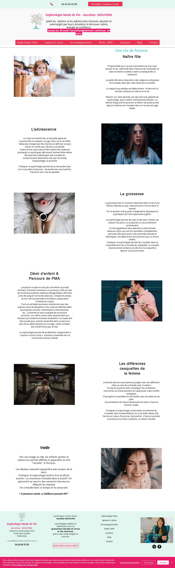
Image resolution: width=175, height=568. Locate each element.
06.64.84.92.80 (22, 544)
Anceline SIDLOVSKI (21, 527)
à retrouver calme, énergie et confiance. (87, 26)
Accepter (163, 562)
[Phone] (52, 4)
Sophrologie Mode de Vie (22, 524)
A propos (109, 533)
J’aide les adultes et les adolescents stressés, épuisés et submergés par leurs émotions (79, 22)
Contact (109, 541)
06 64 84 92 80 (69, 4)
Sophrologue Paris (109, 516)
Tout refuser (149, 562)
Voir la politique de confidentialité (24, 565)
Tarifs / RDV (109, 528)
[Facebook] (159, 547)
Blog (109, 537)
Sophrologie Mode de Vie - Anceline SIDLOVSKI (79, 15)
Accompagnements (109, 524)
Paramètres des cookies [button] (130, 562)
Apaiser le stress (109, 520)
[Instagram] (154, 547)
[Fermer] (171, 562)
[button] (54, 42)
